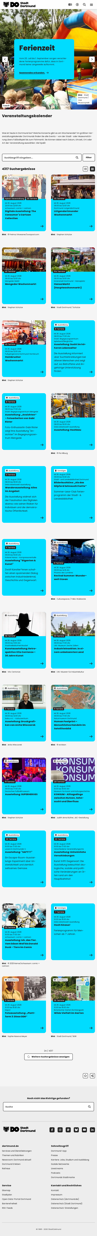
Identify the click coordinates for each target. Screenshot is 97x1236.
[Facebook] (52, 1129)
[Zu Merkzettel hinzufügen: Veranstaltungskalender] (85, 1075)
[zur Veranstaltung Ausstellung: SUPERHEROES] (24, 786)
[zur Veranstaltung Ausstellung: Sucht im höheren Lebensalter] (73, 348)
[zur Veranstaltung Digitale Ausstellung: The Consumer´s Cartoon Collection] (24, 203)
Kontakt (55, 1190)
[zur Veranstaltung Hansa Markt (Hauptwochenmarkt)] (73, 275)
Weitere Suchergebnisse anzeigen (50, 1056)
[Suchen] (77, 157)
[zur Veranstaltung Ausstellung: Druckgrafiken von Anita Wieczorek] (24, 713)
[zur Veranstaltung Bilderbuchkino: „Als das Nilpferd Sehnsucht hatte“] (73, 494)
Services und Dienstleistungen (17, 1150)
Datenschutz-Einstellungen (64, 1208)
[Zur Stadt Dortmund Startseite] (19, 4)
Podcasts (55, 1172)
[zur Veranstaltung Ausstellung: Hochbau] (73, 421)
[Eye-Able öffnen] (77, 4)
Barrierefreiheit (9, 1203)
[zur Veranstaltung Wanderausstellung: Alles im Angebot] (24, 494)
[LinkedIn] (92, 1129)
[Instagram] (60, 1129)
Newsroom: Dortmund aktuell (16, 1159)
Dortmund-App (59, 1150)
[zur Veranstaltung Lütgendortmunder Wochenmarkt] (73, 203)
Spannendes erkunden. (32, 72)
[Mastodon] (68, 1129)
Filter (89, 157)
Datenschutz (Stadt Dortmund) (66, 1203)
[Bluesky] (76, 1129)
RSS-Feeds (7, 1208)
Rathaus (6, 1168)
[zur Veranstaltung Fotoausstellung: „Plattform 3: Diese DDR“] (24, 1004)
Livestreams (57, 1168)
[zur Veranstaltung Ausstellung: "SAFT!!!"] (24, 859)
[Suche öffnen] (84, 4)
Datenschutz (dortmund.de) (65, 1199)
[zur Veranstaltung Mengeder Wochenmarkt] (24, 275)
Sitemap (6, 1190)
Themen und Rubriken (13, 1155)
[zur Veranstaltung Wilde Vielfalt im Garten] (73, 1004)
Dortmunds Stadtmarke (63, 1177)
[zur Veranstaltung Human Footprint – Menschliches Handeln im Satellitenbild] (73, 713)
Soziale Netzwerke (60, 1164)
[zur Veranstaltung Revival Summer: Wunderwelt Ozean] (73, 567)
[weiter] (92, 59)
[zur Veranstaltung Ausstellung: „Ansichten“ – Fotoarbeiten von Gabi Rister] (24, 421)
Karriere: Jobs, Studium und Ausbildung (70, 1159)
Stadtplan (7, 1194)
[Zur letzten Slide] (5, 59)
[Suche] (89, 1106)
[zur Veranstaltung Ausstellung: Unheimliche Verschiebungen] (73, 859)
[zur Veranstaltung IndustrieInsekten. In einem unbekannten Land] (73, 640)
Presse (54, 1155)
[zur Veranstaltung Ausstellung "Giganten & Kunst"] (24, 567)
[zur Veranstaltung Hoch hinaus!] (73, 931)
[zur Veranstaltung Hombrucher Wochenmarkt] (24, 348)
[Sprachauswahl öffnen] (70, 4)
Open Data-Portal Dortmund (16, 1199)
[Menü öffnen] (91, 4)
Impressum (56, 1194)
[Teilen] (92, 1075)
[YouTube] (84, 1129)
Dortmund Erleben (11, 1164)
